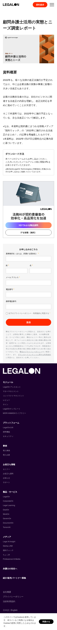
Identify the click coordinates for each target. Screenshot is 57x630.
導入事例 (6, 450)
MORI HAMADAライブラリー (14, 413)
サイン (5, 404)
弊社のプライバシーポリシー (31, 351)
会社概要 (7, 591)
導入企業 (6, 455)
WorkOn (6, 514)
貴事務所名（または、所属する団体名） (21, 254)
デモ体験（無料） (28, 232)
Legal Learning (9, 505)
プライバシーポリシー (13, 596)
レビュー (6, 400)
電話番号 (9, 289)
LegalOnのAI (8, 427)
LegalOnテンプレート (11, 408)
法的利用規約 (9, 601)
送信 (28, 322)
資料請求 (40, 4)
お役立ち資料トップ (21, 11)
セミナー (6, 469)
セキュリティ (8, 436)
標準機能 (6, 431)
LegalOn (6, 496)
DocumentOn (8, 522)
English (14, 610)
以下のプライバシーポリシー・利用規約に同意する (29, 313)
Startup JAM (8, 546)
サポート (6, 482)
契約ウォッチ (8, 550)
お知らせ (6, 478)
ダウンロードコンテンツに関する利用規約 (34, 354)
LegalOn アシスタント (12, 387)
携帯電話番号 (11, 301)
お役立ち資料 (8, 473)
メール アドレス (12, 277)
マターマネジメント (11, 391)
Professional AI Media (11, 559)
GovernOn (7, 518)
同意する (46, 621)
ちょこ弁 (6, 554)
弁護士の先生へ (10, 568)
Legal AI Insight (9, 541)
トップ (5, 11)
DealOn (6, 509)
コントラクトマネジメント (13, 395)
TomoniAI (6, 527)
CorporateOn (8, 501)
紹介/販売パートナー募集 (14, 577)
